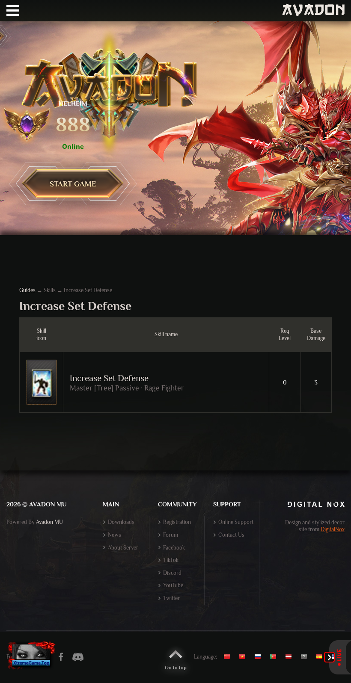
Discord (172, 573)
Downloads (121, 522)
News (114, 535)
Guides (27, 290)
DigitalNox (333, 529)
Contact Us (231, 535)
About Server (123, 547)
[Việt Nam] (244, 656)
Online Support (235, 522)
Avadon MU (49, 522)
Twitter (171, 598)
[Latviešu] (290, 656)
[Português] (275, 656)
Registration (177, 522)
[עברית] (306, 656)
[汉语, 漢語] (230, 656)
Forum (170, 535)
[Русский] (260, 656)
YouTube (173, 585)
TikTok (170, 560)
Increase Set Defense (109, 378)
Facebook (174, 547)
